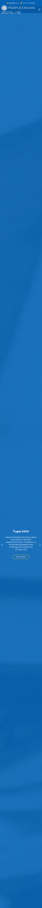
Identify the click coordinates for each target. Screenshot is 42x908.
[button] (2, 545)
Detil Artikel (21, 557)
